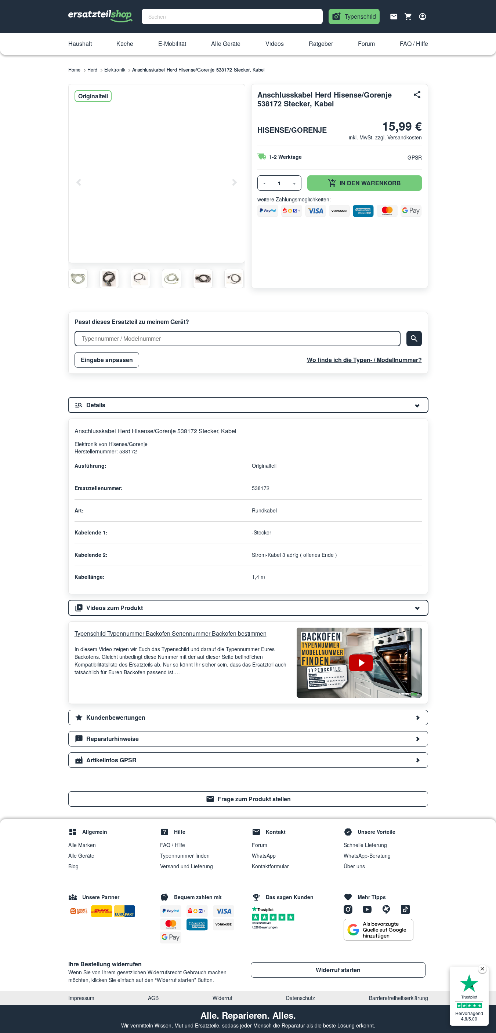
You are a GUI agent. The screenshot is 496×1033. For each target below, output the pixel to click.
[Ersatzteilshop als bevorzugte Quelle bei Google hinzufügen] (378, 930)
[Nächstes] (234, 182)
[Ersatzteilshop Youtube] (370, 908)
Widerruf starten (338, 970)
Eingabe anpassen (107, 359)
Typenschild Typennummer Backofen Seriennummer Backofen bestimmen (171, 633)
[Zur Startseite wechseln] (100, 16)
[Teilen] (417, 94)
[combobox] (232, 16)
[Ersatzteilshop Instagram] (351, 908)
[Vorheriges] (79, 182)
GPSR (415, 157)
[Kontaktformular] (393, 15)
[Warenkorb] (408, 16)
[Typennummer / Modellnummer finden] (414, 338)
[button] (80, 44)
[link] (248, 799)
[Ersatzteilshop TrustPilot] (264, 908)
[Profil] (422, 16)
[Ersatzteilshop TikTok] (407, 908)
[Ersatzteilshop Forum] (389, 908)
